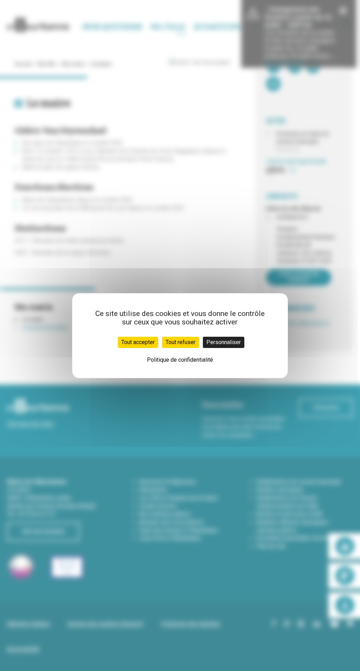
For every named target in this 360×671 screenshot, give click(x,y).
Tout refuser (180, 342)
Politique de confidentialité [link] (180, 359)
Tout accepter (138, 342)
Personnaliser (223, 342)
